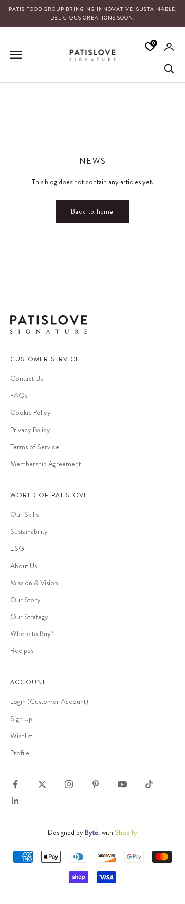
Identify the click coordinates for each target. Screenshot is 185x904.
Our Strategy (29, 616)
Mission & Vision (34, 583)
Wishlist (21, 735)
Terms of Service (34, 446)
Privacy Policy (30, 430)
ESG (17, 548)
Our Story (25, 599)
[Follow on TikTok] (149, 784)
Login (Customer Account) (49, 701)
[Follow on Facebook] (15, 784)
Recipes (21, 650)
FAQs (18, 395)
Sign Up (21, 719)
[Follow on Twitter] (42, 784)
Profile (19, 752)
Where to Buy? (32, 633)
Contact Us (26, 378)
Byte (91, 832)
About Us (23, 566)
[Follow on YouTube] (122, 784)
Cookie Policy (30, 412)
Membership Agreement (45, 463)
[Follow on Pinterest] (95, 784)
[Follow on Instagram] (69, 784)
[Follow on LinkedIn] (15, 801)
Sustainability (29, 531)
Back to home (92, 211)
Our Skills (24, 514)
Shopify (126, 832)
